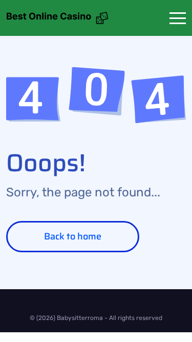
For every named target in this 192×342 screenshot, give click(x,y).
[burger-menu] (177, 18)
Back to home (72, 236)
